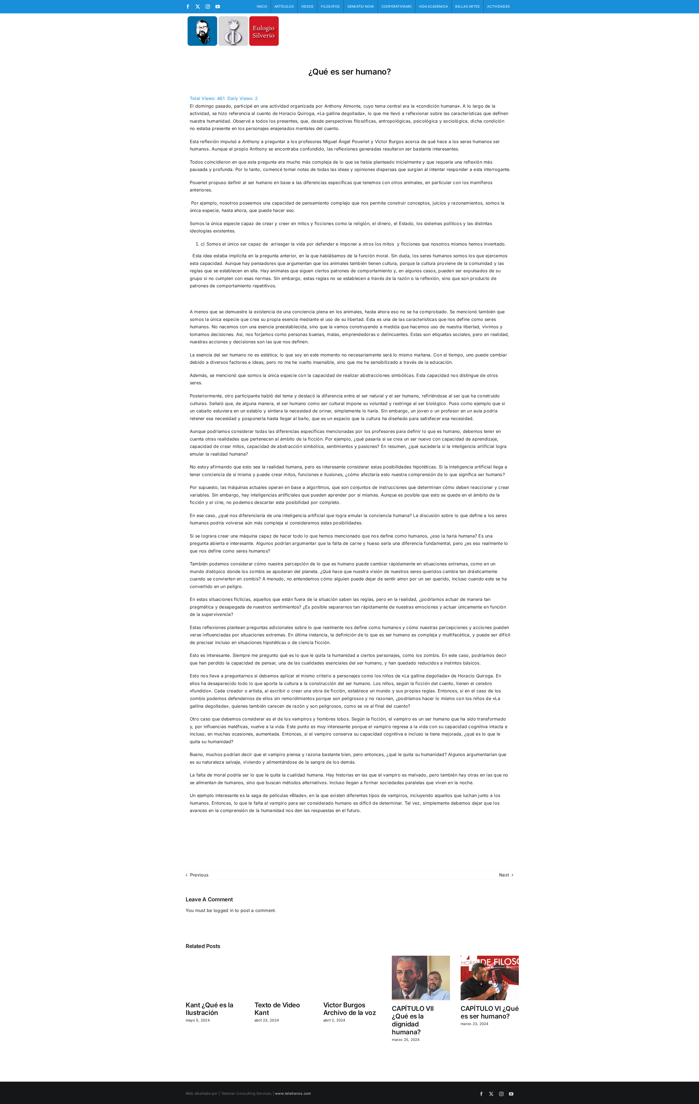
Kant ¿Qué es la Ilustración (209, 1009)
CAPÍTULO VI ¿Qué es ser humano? (490, 1012)
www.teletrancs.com (293, 1093)
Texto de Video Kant (277, 1009)
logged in (223, 910)
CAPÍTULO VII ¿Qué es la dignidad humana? (414, 1020)
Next (504, 875)
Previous (199, 875)
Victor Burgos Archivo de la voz (349, 1009)
